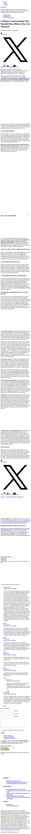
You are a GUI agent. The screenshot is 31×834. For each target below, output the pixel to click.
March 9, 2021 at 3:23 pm (10, 654)
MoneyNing (3, 7)
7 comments (15, 30)
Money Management (8, 17)
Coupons (6, 4)
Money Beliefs (13, 496)
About (5, 3)
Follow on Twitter (8, 735)
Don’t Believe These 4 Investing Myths (16, 789)
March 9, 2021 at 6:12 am (10, 694)
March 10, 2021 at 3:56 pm (13, 680)
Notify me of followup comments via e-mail (12, 730)
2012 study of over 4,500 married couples (18, 78)
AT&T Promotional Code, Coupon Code (16, 783)
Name (16, 711)
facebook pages (26, 535)
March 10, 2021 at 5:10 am (10, 588)
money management (20, 286)
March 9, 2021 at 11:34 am (10, 670)
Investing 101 (7, 16)
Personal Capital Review (12, 805)
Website (16, 716)
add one (17, 584)
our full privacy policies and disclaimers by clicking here (15, 829)
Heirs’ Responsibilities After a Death (15, 796)
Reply (5, 623)
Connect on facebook (9, 736)
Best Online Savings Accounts (14, 780)
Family (7, 496)
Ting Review (10, 804)
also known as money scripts (14, 136)
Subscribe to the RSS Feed (10, 738)
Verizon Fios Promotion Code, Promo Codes (17, 782)
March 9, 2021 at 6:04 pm (10, 640)
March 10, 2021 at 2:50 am (10, 625)
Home (5, 1)
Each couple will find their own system (18, 371)
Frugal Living (7, 14)
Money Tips (20, 496)
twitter (18, 535)
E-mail (17, 713)
